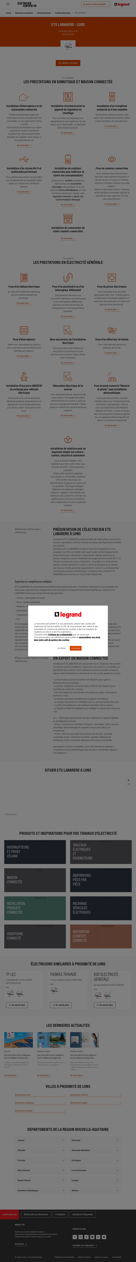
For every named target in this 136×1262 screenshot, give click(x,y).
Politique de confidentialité (60, 634)
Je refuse (61, 648)
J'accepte (75, 648)
